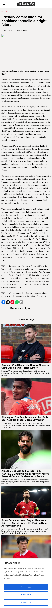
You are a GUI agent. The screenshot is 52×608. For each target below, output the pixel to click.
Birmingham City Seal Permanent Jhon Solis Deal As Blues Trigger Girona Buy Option (24, 418)
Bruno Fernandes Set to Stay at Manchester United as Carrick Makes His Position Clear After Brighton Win (24, 523)
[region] (26, 583)
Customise (26, 594)
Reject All (26, 602)
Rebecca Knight (22, 30)
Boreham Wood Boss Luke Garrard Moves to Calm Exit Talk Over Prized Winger (25, 366)
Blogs (4, 11)
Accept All (26, 586)
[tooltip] (3, 302)
